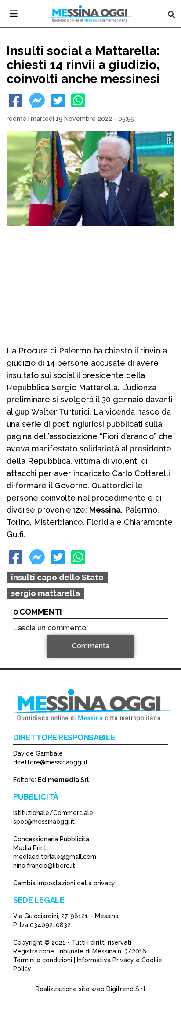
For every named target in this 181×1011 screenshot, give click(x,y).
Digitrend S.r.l (125, 989)
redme (16, 118)
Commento (31, 658)
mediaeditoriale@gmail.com (54, 856)
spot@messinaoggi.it (44, 821)
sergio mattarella (45, 593)
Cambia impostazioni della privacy (64, 883)
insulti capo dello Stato (57, 577)
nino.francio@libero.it (44, 865)
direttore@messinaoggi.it (50, 762)
